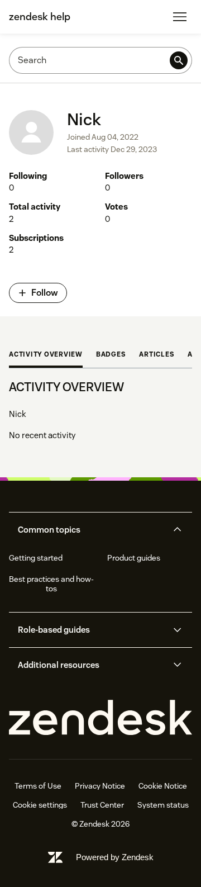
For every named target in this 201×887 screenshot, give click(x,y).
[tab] (46, 355)
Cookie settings (40, 805)
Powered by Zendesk (115, 857)
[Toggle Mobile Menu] (180, 16)
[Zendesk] (100, 718)
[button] (91, 530)
